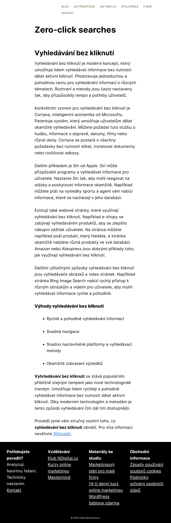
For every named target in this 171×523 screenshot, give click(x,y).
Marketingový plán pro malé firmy (102, 471)
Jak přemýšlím (84, 6)
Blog (65, 6)
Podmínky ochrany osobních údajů (146, 484)
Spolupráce (129, 6)
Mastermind (59, 477)
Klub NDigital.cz (63, 458)
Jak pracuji (107, 6)
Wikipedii (62, 433)
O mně (147, 6)
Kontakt (67, 13)
